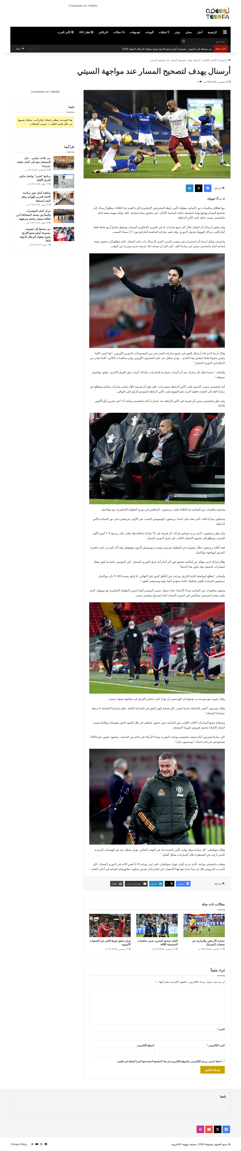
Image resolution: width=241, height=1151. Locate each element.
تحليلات (163, 32)
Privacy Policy (19, 1144)
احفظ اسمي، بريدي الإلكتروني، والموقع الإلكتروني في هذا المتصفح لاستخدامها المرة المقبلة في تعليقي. (169, 1061)
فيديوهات (135, 32)
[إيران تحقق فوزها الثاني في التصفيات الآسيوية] (110, 925)
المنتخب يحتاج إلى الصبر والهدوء (195, 48)
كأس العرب (64, 32)
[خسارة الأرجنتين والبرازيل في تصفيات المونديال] (204, 925)
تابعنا (223, 1096)
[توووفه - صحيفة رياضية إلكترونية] (196, 13)
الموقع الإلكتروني (145, 1045)
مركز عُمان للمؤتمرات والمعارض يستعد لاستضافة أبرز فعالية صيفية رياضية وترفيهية (33, 214)
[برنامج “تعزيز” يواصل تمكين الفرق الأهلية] (63, 181)
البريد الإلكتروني (216, 1045)
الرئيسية (212, 32)
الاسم (221, 1029)
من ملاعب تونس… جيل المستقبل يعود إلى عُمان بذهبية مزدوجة (34, 162)
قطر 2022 (85, 32)
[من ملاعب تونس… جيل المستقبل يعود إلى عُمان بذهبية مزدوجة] (63, 163)
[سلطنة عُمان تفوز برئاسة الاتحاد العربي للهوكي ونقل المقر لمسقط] (63, 198)
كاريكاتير (103, 32)
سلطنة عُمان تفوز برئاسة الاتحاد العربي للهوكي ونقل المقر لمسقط (36, 196)
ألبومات (149, 32)
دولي (177, 32)
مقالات (117, 32)
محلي (188, 32)
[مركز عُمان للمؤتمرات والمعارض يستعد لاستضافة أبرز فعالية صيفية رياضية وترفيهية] (63, 216)
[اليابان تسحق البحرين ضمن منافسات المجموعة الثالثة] (157, 925)
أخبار (199, 32)
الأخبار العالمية (209, 60)
